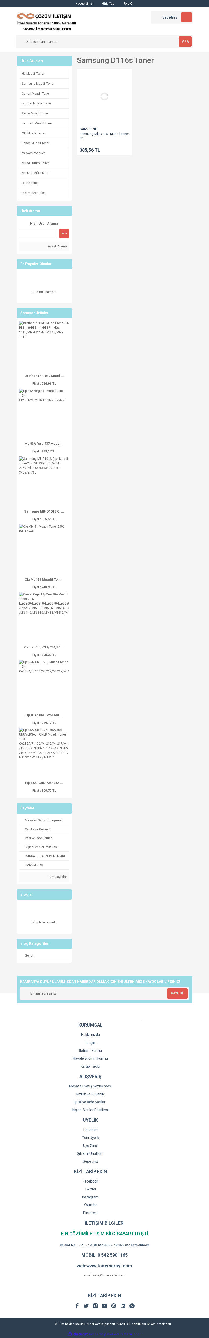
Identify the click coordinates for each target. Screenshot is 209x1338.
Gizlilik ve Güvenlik (90, 1094)
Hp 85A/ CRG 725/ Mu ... (44, 715)
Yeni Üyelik (90, 1138)
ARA (185, 42)
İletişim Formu (90, 1050)
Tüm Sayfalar (57, 877)
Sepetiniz (90, 1161)
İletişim (90, 1043)
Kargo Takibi (90, 1066)
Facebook (90, 1181)
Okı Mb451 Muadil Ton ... (44, 579)
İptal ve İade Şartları (90, 1102)
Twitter (90, 1189)
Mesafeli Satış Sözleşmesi (90, 1086)
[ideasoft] (78, 1334)
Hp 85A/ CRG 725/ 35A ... (44, 783)
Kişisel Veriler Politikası (90, 1110)
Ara (64, 233)
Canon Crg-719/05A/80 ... (44, 647)
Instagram (90, 1197)
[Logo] (46, 21)
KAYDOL (177, 993)
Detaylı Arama (56, 246)
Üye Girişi (90, 1146)
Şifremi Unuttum (90, 1153)
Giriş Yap (107, 3)
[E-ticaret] (104, 1334)
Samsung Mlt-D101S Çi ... (44, 511)
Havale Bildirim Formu (90, 1058)
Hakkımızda (90, 1035)
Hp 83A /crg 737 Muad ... (44, 443)
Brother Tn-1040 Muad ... (44, 376)
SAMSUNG (88, 129)
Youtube (90, 1205)
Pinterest (90, 1213)
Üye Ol (128, 3)
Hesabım (90, 1130)
